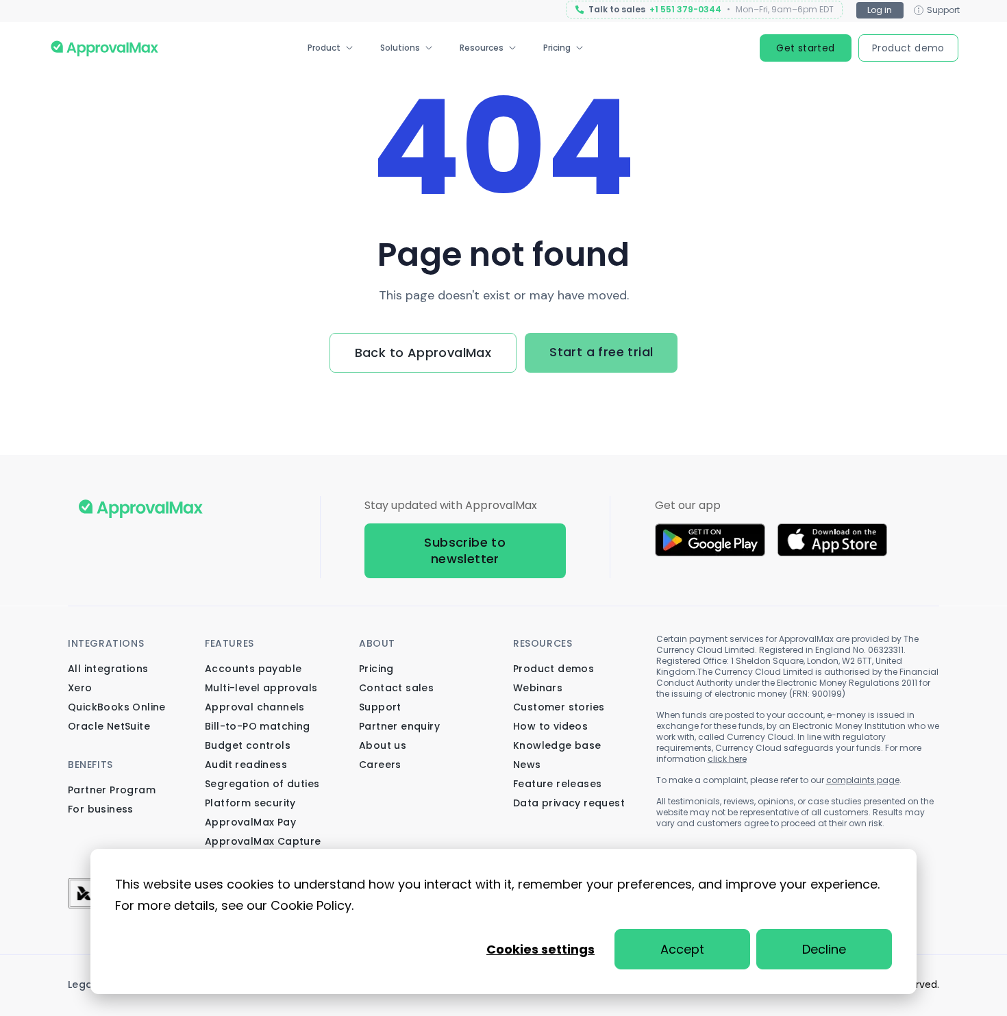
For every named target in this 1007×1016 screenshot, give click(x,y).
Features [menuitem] (229, 643)
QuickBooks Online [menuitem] (117, 707)
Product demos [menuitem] (553, 669)
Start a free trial (601, 351)
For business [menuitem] (101, 809)
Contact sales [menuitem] (396, 688)
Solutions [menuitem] (400, 47)
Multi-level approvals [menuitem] (261, 688)
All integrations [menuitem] (108, 669)
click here (727, 759)
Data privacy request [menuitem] (569, 803)
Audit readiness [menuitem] (246, 764)
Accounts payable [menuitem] (253, 669)
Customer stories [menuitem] (558, 707)
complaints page (862, 780)
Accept (682, 949)
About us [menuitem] (382, 745)
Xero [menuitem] (80, 688)
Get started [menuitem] (805, 48)
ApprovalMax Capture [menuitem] (263, 841)
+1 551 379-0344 (685, 9)
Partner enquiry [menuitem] (399, 726)
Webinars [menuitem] (537, 688)
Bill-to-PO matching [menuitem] (257, 726)
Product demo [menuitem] (908, 48)
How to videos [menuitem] (550, 726)
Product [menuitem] (324, 47)
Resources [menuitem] (481, 47)
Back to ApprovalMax (423, 352)
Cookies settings (540, 949)
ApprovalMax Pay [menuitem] (250, 822)
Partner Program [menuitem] (112, 790)
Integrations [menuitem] (106, 643)
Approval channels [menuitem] (255, 707)
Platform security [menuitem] (250, 803)
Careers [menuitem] (380, 764)
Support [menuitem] (380, 707)
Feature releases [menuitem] (557, 784)
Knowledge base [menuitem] (557, 745)
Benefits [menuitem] (90, 764)
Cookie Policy (311, 905)
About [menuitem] (377, 643)
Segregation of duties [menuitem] (262, 784)
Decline (824, 949)
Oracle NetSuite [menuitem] (109, 726)
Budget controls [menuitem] (247, 745)
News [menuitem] (527, 764)
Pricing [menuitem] (557, 47)
